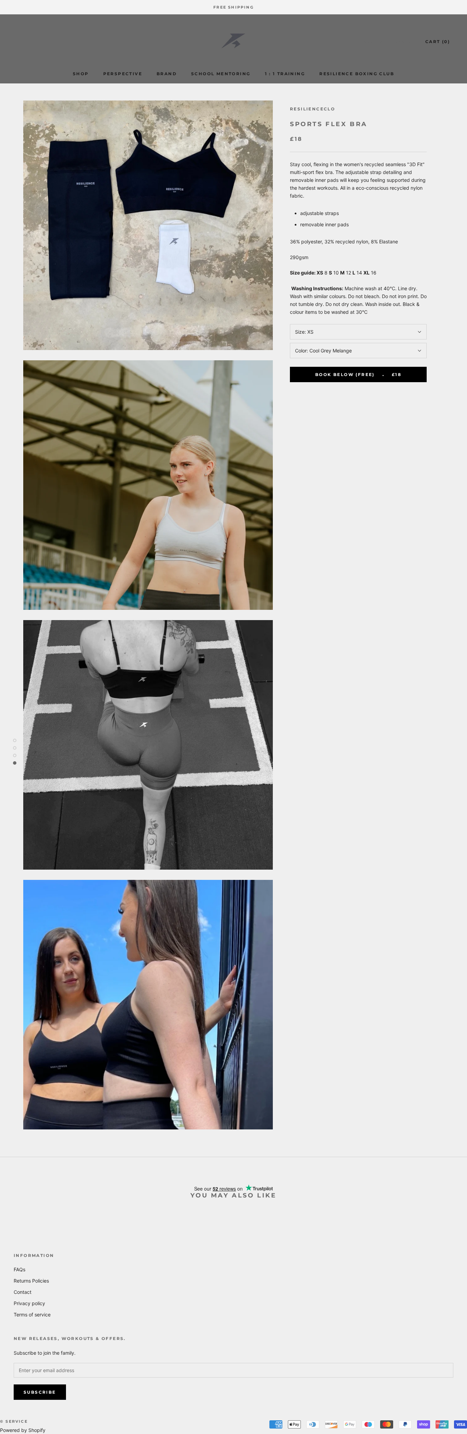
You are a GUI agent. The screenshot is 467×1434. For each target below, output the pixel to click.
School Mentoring (220, 73)
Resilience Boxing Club (356, 73)
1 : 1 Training (285, 73)
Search (405, 42)
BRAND (167, 73)
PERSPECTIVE (122, 73)
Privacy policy (29, 1303)
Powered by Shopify (22, 1430)
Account (374, 42)
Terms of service (32, 1314)
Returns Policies (31, 1281)
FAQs (19, 1269)
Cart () (437, 41)
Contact (22, 1292)
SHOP (81, 73)
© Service (14, 1421)
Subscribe (40, 1392)
